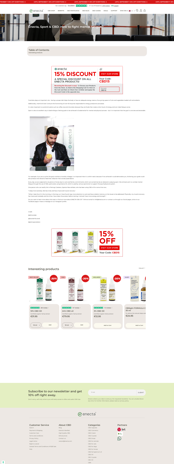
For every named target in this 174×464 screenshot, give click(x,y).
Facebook (31, 201)
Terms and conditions (36, 436)
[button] (132, 11)
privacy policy (124, 401)
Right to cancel (34, 444)
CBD (46, 184)
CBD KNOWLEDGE (73, 11)
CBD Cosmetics (93, 430)
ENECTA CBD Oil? (77, 199)
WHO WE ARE (124, 11)
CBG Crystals (92, 457)
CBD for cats (92, 444)
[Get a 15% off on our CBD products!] (87, 79)
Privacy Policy (33, 438)
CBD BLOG (85, 11)
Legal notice (33, 441)
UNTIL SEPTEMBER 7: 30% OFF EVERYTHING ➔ (50, 2)
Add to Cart (107, 325)
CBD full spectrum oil (95, 452)
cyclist (46, 176)
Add (50, 325)
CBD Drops (91, 438)
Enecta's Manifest (64, 430)
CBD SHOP (51, 11)
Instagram (58, 201)
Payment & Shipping (35, 430)
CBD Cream (92, 433)
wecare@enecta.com (65, 441)
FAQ (30, 449)
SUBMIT (141, 392)
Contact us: (62, 438)
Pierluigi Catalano (55, 187)
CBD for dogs (92, 446)
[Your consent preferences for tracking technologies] (3, 462)
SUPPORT (114, 11)
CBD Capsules (92, 428)
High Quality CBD (64, 433)
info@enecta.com (100, 199)
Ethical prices (63, 436)
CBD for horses (93, 449)
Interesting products (35, 52)
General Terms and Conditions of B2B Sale (42, 446)
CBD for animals (93, 441)
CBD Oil (90, 454)
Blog (60, 428)
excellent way (42, 110)
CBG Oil (90, 460)
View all (141, 268)
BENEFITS (61, 11)
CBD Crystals (92, 436)
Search (31, 428)
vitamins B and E (42, 103)
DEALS (106, 11)
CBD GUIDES (96, 11)
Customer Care (34, 433)
